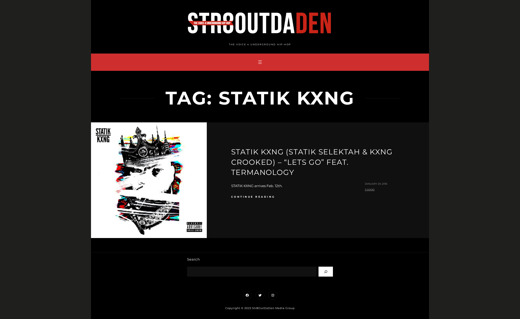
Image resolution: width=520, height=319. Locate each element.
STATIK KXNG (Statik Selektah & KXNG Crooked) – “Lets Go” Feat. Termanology (312, 162)
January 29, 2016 (376, 183)
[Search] (325, 272)
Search (193, 259)
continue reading (253, 196)
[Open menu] (260, 62)
